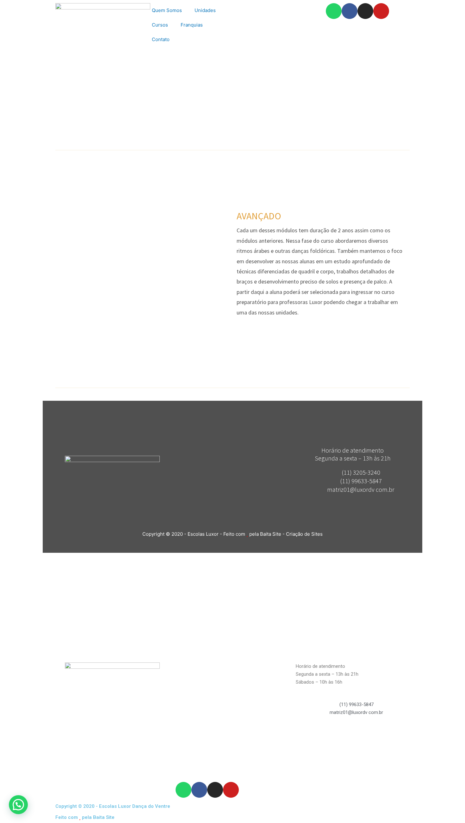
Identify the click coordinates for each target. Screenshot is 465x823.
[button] (18, 804)
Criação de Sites (304, 534)
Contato (161, 39)
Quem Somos (167, 10)
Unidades (205, 10)
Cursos (160, 25)
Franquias (192, 25)
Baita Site (104, 817)
